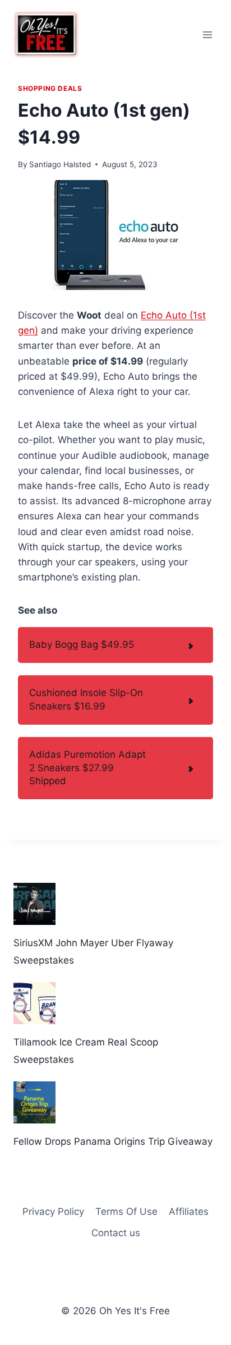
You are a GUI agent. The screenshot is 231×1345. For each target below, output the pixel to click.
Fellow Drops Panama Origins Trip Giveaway (112, 1141)
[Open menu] (207, 34)
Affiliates (189, 1211)
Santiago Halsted (60, 164)
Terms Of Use (126, 1211)
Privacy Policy (53, 1211)
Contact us (115, 1232)
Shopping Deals (50, 88)
